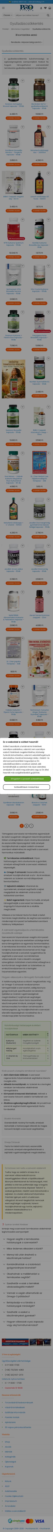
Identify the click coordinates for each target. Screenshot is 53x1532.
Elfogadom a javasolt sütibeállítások (27, 779)
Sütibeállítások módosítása (26, 787)
